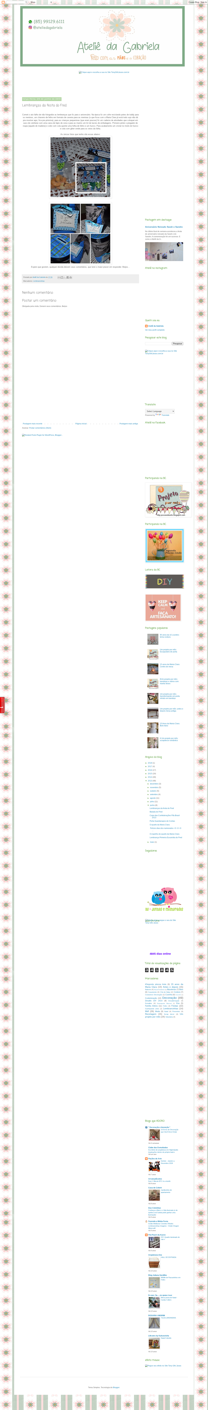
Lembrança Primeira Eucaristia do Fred (166, 837)
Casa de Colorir (155, 1188)
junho (152, 805)
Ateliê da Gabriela (156, 326)
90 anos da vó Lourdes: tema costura (169, 636)
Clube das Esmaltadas (158, 1147)
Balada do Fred (156, 812)
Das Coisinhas (154, 1208)
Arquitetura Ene (155, 1255)
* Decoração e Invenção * (159, 1127)
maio (152, 842)
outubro (153, 791)
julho (152, 802)
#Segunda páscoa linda (155, 984)
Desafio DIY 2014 (153, 1001)
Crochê (178, 995)
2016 (150, 770)
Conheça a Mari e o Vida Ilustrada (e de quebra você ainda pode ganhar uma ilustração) (163, 1212)
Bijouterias (171, 989)
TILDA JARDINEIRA (168, 1318)
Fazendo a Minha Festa (158, 1221)
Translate (165, 415)
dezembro (154, 784)
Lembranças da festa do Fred (162, 808)
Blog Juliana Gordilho (157, 1275)
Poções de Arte (155, 1159)
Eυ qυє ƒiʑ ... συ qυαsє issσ (160, 1295)
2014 (150, 777)
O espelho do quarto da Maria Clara (164, 834)
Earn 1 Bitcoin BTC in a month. (159, 1181)
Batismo (148, 989)
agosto (153, 798)
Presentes (176, 1011)
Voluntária (169, 1017)
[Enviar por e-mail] (59, 277)
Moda (157, 1011)
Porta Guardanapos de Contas (162, 821)
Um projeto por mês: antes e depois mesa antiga (171, 710)
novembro (154, 787)
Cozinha (168, 995)
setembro (154, 794)
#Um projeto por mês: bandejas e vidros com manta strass (169, 681)
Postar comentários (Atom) (40, 428)
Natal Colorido (166, 1338)
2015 (150, 774)
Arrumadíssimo (155, 1179)
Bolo (181, 989)
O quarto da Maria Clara (160, 825)
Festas (174, 1006)
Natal (166, 1011)
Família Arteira (151, 1006)
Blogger (116, 1387)
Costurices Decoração (153, 995)
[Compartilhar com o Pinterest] (70, 277)
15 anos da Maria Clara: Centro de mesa (170, 665)
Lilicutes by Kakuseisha (158, 1336)
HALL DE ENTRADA (168, 1257)
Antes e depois (170, 987)
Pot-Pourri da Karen (157, 1235)
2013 (150, 781)
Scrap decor (169, 1014)
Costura (177, 992)
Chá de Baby (165, 992)
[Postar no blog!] (61, 277)
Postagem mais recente (32, 424)
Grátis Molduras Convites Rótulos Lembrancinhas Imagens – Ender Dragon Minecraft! (163, 1226)
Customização (151, 998)
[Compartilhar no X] (64, 277)
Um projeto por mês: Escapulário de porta (168, 651)
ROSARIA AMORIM (156, 1315)
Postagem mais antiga (129, 424)
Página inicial (81, 424)
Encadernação (173, 1001)
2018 (150, 763)
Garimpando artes (152, 1009)
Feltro (165, 1006)
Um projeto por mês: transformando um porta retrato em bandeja (170, 696)
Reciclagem (150, 1014)
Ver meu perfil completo (155, 330)
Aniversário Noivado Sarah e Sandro (164, 227)
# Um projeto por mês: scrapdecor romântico (169, 739)
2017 (150, 766)
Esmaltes (148, 1003)
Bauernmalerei (159, 989)
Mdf (147, 1011)
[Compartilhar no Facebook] (67, 277)
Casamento (152, 992)
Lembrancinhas (39, 281)
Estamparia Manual (164, 1003)
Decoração (169, 997)
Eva (178, 1003)
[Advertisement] (77, 86)
